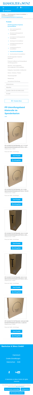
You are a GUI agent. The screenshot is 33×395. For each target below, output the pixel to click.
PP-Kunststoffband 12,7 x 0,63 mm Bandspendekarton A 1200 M (16, 146)
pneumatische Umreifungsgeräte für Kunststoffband (17, 37)
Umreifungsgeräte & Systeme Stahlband (15, 57)
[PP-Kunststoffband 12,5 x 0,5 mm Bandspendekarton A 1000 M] (15, 264)
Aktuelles (8, 87)
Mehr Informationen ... (20, 386)
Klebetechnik (11, 78)
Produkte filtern (17, 101)
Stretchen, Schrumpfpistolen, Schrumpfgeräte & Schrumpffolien (16, 66)
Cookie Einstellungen (13, 358)
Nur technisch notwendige (12, 389)
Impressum (16, 355)
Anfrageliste (17, 160)
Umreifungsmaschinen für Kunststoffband (15, 48)
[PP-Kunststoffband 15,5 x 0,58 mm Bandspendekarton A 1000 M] (15, 220)
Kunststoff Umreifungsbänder (16, 51)
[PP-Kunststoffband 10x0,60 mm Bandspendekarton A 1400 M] (15, 308)
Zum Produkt (16, 155)
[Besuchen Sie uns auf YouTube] (9, 372)
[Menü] (3, 7)
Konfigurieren (25, 389)
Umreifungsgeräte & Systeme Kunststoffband (15, 25)
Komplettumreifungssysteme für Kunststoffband (16, 44)
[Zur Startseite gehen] (16, 3)
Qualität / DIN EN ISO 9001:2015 (15, 90)
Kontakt (8, 93)
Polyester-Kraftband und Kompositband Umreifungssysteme (17, 62)
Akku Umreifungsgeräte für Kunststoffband (15, 30)
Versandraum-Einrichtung (14, 81)
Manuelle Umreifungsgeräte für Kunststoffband (16, 34)
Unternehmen (10, 84)
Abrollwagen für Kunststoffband (16, 41)
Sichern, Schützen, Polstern (14, 72)
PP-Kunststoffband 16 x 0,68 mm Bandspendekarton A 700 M (16, 190)
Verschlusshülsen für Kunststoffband (17, 54)
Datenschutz (11, 362)
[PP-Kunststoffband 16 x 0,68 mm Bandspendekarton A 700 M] (15, 176)
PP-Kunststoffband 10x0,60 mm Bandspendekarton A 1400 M (16, 322)
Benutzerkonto (26, 7)
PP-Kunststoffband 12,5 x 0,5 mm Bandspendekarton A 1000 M (16, 278)
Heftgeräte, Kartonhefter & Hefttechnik (17, 70)
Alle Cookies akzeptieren (17, 392)
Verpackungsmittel (12, 75)
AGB (18, 362)
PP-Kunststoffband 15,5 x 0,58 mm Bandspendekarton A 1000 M (16, 234)
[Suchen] (17, 7)
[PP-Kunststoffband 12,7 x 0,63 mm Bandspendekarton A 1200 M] (15, 132)
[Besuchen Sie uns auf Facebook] (17, 372)
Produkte (9, 21)
